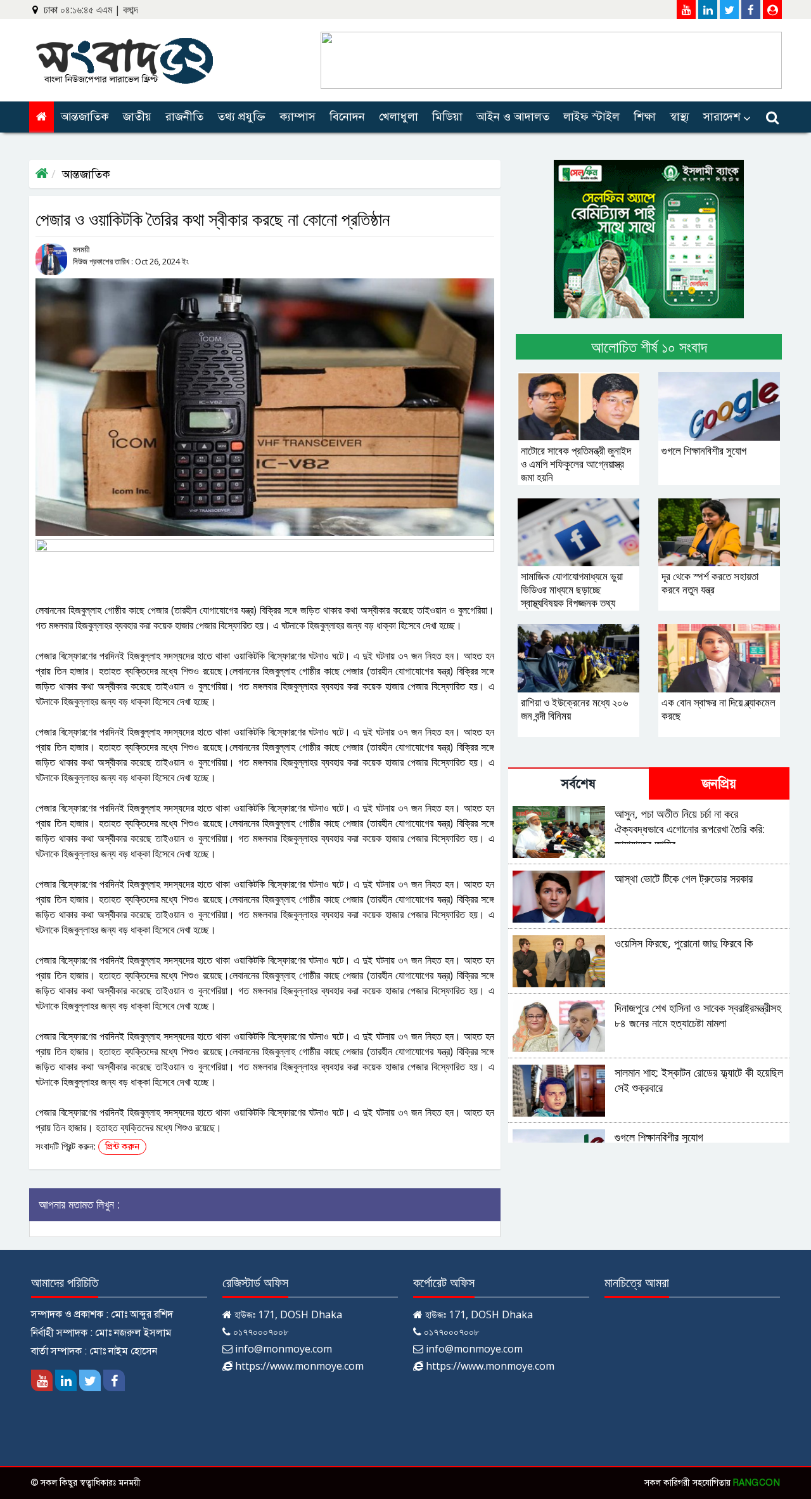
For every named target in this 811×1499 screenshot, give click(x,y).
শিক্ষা (645, 117)
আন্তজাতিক (85, 117)
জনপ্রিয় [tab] (719, 784)
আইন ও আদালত (512, 117)
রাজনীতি (184, 117)
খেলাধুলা (398, 117)
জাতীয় (137, 117)
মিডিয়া (447, 117)
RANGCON (757, 1482)
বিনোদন (347, 117)
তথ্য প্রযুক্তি (241, 117)
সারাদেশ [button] (721, 117)
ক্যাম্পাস (297, 117)
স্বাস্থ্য (679, 117)
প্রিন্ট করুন (122, 1146)
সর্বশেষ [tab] (578, 784)
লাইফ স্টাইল (591, 117)
